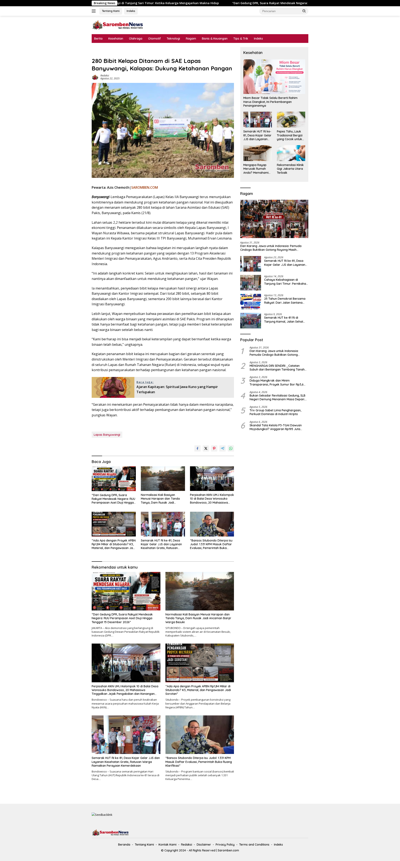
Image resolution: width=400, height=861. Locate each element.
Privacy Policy (225, 844)
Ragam (191, 38)
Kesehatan (115, 38)
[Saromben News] (118, 25)
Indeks (131, 10)
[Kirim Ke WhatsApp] (231, 448)
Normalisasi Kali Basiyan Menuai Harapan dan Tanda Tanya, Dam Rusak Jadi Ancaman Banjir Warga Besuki (162, 498)
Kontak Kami (167, 844)
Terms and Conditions (254, 844)
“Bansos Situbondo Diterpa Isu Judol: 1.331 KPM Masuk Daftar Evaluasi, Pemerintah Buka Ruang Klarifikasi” (211, 544)
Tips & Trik (240, 38)
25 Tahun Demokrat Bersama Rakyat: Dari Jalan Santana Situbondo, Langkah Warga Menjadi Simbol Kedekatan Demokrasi (284, 300)
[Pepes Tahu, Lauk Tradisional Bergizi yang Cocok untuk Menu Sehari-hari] (291, 119)
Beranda (124, 844)
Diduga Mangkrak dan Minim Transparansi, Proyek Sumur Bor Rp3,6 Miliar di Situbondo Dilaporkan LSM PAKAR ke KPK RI (279, 382)
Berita (98, 38)
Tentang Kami (111, 10)
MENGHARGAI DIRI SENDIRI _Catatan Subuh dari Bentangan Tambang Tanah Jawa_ (277, 367)
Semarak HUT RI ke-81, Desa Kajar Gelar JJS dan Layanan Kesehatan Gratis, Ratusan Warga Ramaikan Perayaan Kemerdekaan (161, 544)
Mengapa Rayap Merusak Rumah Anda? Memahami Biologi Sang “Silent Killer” (256, 169)
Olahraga (135, 38)
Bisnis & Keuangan (215, 38)
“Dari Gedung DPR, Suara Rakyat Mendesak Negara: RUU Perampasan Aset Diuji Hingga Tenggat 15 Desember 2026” (219, 3)
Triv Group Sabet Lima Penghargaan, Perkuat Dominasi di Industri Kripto (275, 412)
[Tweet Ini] (206, 448)
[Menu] (94, 11)
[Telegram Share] (222, 448)
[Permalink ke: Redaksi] (95, 77)
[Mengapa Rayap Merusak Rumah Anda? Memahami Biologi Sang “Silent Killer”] (257, 153)
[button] (304, 10)
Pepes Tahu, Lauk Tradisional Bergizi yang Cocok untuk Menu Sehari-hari (289, 135)
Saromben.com (228, 850)
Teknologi (173, 38)
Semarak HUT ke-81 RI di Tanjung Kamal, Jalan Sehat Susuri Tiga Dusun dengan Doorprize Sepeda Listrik (283, 319)
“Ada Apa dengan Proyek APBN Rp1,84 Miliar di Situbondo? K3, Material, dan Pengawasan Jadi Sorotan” (114, 544)
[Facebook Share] (197, 448)
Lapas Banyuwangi (107, 435)
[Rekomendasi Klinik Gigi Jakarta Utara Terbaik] (291, 153)
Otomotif (154, 38)
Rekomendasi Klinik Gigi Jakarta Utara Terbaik (290, 168)
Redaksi (104, 75)
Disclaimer (204, 844)
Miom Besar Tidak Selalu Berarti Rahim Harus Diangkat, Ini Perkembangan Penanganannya (270, 101)
